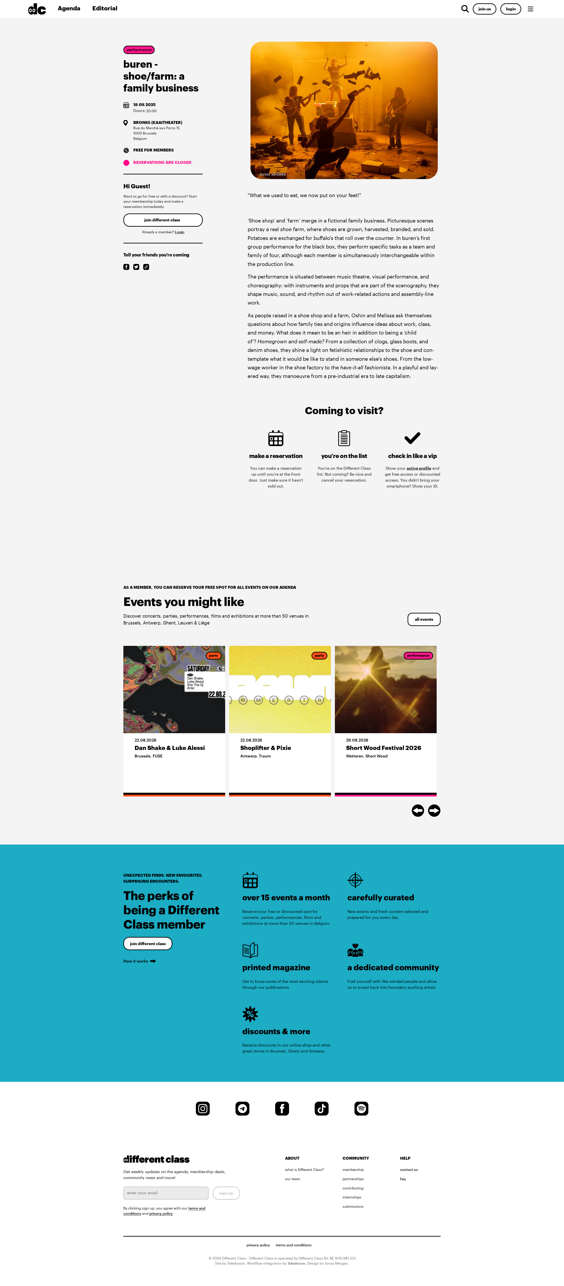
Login (179, 232)
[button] (530, 9)
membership (353, 1170)
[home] (41, 9)
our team (292, 1179)
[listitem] (174, 721)
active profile (419, 468)
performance (139, 49)
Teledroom (296, 1263)
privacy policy (161, 1213)
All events (424, 619)
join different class (162, 219)
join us (485, 8)
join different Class (148, 943)
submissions (353, 1206)
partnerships (353, 1179)
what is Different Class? (304, 1170)
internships (352, 1197)
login (511, 8)
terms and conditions (294, 1245)
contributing (353, 1188)
